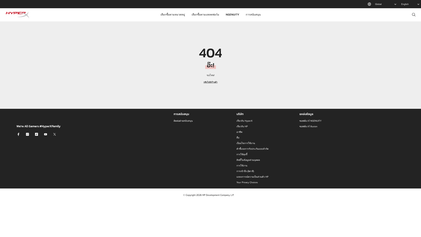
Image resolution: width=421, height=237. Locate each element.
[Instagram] (27, 134)
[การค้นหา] (414, 14)
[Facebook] (18, 134)
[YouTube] (45, 134)
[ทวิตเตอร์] (54, 134)
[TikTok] (36, 134)
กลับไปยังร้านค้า (211, 82)
